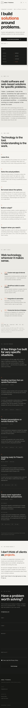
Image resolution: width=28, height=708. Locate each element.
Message (3, 633)
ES (23, 2)
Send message (14, 666)
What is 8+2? (4, 652)
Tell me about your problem (14, 39)
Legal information (4, 698)
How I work (4, 43)
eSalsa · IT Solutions (6, 679)
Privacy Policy (14, 660)
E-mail (3, 625)
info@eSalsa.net (5, 611)
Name (2, 617)
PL (25, 2)
